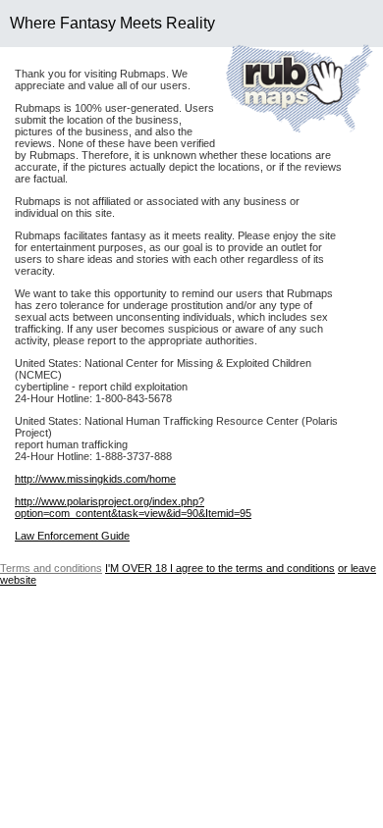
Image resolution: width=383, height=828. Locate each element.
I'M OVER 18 (220, 568)
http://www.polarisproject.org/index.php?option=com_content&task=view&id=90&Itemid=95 (133, 507)
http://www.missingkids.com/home (95, 479)
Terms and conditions (51, 568)
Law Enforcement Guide (72, 536)
